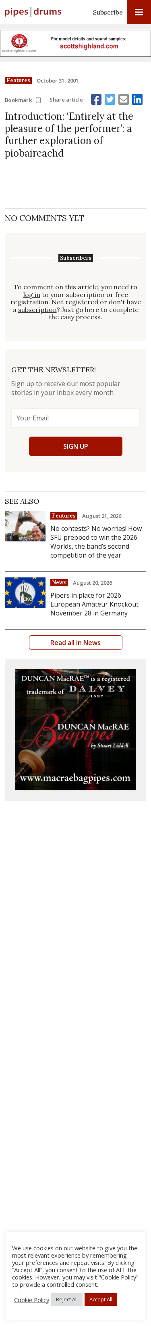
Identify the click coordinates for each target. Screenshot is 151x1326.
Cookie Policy (31, 1299)
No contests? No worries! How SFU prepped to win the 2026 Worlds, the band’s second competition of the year (96, 542)
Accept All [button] (100, 1299)
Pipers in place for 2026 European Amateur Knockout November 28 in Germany (94, 604)
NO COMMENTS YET (44, 218)
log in (31, 295)
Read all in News (75, 642)
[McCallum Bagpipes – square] (75, 729)
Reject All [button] (67, 1299)
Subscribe (108, 12)
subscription (37, 310)
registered (81, 302)
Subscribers (75, 258)
